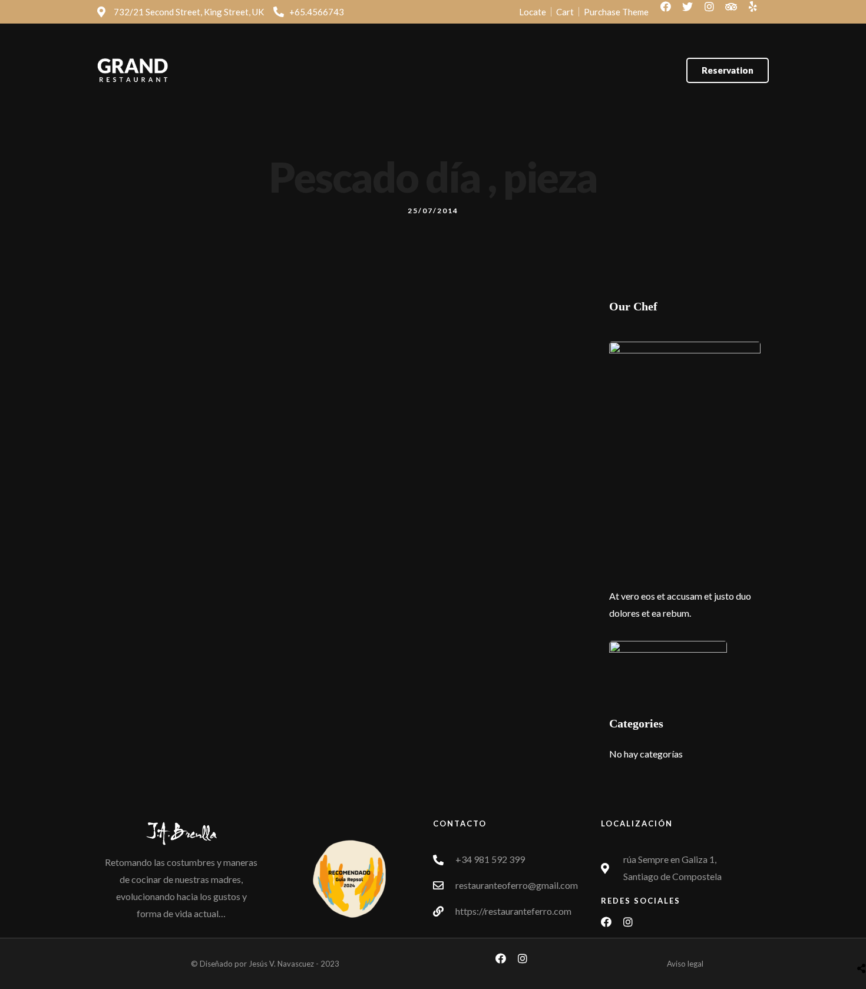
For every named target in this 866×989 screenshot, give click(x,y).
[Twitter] (692, 11)
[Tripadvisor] (736, 11)
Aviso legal (685, 963)
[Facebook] (671, 11)
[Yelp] (758, 11)
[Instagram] (714, 11)
